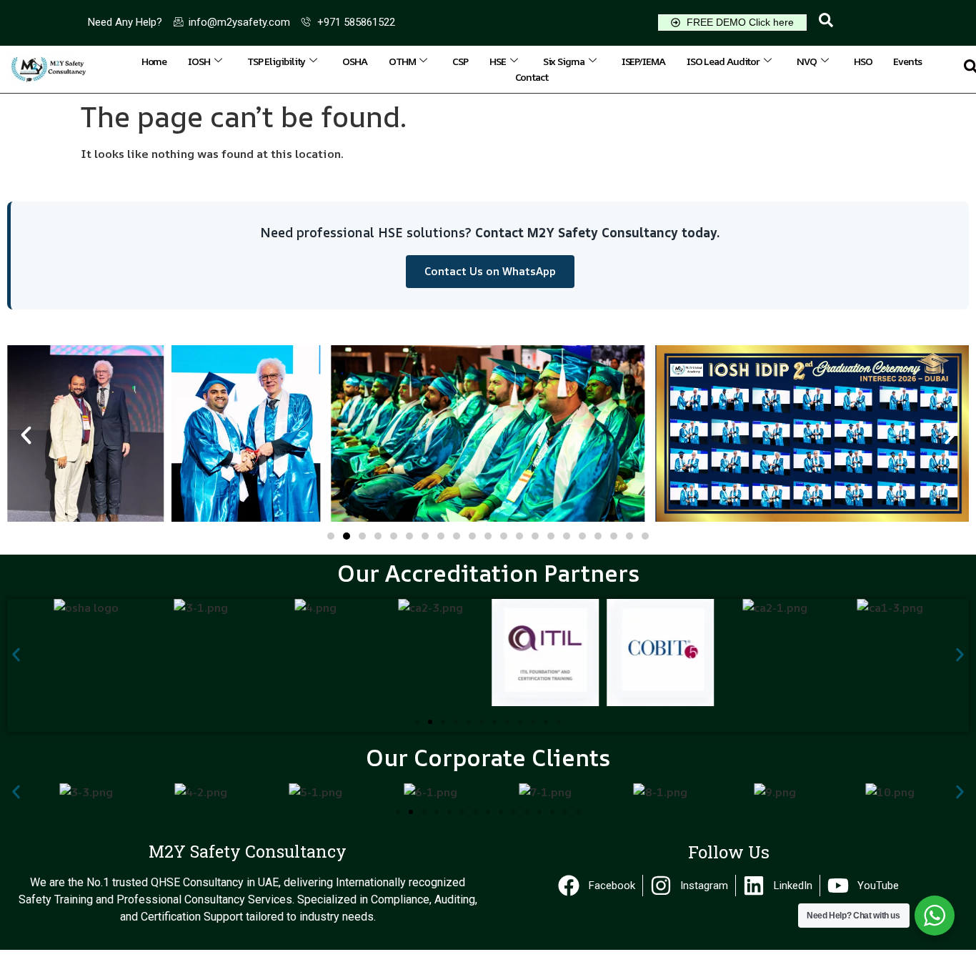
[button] (826, 23)
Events (907, 61)
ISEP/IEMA (643, 61)
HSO (863, 61)
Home (154, 61)
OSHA (354, 61)
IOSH (199, 61)
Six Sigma (563, 61)
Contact (531, 77)
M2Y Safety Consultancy (248, 851)
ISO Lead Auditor (723, 61)
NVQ (807, 61)
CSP (460, 61)
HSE (497, 61)
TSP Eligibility (276, 61)
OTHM (402, 61)
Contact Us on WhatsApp (490, 271)
